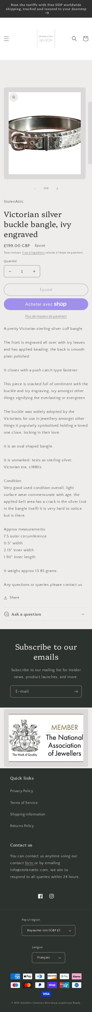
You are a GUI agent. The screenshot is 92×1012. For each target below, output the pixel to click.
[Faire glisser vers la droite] (57, 188)
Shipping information (27, 814)
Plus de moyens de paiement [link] (46, 316)
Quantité (10, 261)
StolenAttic (26, 1003)
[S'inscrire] (76, 692)
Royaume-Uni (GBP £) (43, 930)
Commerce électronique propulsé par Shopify (56, 1003)
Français (43, 957)
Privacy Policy (21, 791)
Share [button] (14, 598)
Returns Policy (22, 826)
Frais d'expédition (33, 252)
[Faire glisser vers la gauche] (34, 188)
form (29, 863)
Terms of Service (24, 803)
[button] (6, 38)
